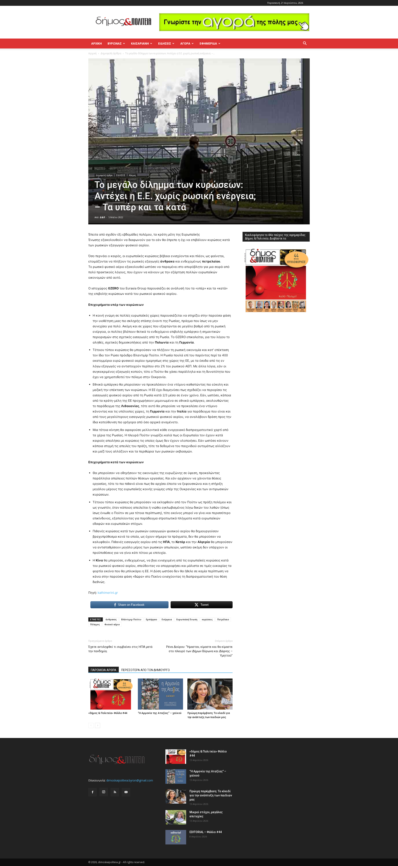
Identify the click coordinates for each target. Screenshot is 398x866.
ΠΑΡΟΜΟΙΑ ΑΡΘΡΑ (103, 670)
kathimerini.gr (108, 593)
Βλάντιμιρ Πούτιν (131, 619)
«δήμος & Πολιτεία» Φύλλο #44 (107, 713)
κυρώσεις (207, 619)
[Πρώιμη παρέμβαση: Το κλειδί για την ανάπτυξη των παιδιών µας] (210, 694)
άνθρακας (111, 619)
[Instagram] (104, 792)
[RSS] (115, 792)
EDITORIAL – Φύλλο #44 (205, 832)
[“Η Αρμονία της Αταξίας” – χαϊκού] (160, 694)
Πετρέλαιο (223, 619)
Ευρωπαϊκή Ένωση (186, 619)
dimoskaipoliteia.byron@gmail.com (129, 780)
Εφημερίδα (208, 43)
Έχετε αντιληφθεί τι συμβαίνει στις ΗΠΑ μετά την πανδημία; (120, 649)
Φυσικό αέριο (112, 624)
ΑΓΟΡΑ (185, 43)
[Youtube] (126, 792)
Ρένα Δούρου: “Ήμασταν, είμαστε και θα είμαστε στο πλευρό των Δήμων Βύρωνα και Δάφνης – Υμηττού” (199, 651)
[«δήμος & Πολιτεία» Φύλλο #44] (110, 694)
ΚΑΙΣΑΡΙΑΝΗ (140, 43)
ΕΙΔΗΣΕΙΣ (164, 43)
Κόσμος (132, 175)
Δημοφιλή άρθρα (111, 53)
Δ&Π (102, 217)
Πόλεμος (95, 624)
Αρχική (96, 43)
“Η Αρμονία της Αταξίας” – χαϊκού (159, 713)
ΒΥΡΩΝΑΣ (115, 43)
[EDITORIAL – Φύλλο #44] (175, 837)
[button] (305, 44)
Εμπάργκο (151, 619)
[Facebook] (92, 792)
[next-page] (97, 725)
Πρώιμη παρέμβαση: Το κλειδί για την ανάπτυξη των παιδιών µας (210, 795)
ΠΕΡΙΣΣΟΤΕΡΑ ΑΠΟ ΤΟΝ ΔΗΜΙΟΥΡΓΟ (145, 670)
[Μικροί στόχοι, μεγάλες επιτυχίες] (175, 817)
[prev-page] (90, 725)
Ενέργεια (167, 619)
